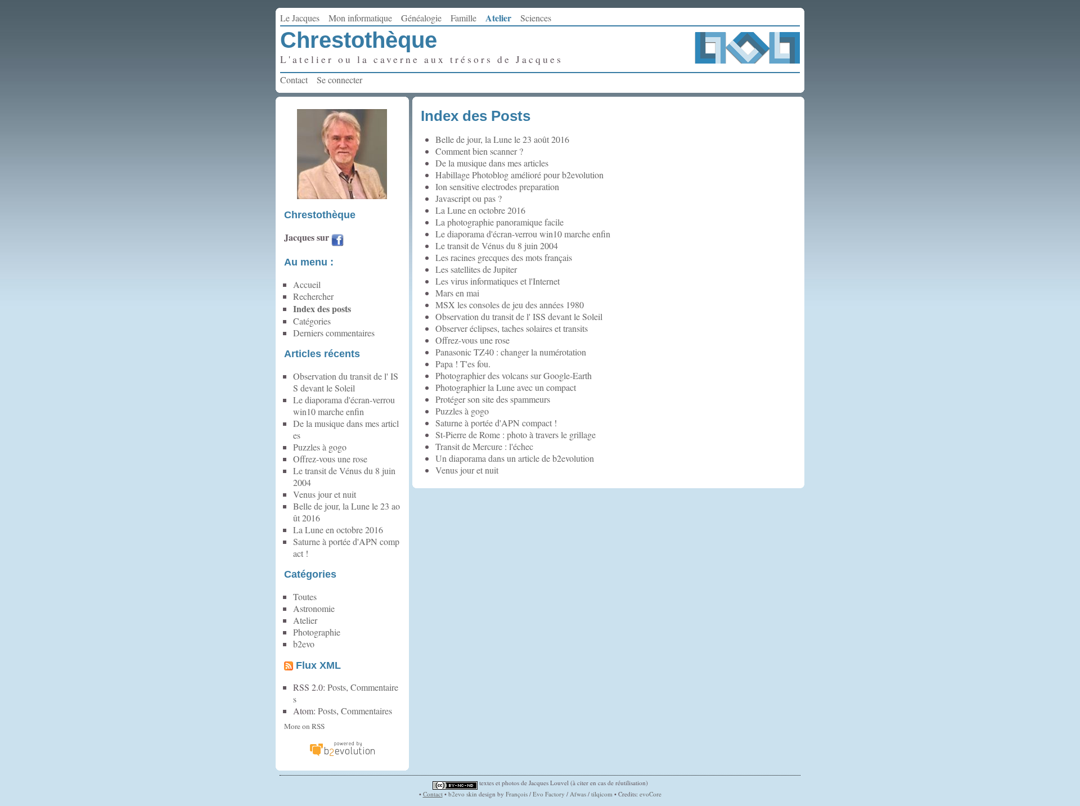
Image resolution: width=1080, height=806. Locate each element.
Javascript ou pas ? (468, 198)
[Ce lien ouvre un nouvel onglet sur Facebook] (337, 241)
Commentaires (366, 711)
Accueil (307, 284)
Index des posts (322, 308)
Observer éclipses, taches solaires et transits (511, 328)
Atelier (498, 17)
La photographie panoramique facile (499, 222)
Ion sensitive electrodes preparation (497, 186)
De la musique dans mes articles (491, 163)
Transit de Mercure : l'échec (484, 446)
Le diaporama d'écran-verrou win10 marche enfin (522, 234)
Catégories (312, 321)
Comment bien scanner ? (479, 151)
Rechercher (313, 296)
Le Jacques (300, 18)
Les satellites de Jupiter (476, 269)
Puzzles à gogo (462, 411)
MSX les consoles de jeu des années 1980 (509, 304)
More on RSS (304, 726)
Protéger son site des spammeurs (492, 399)
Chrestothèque (358, 40)
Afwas (578, 794)
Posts (336, 687)
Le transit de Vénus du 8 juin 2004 (496, 245)
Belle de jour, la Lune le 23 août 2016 (502, 139)
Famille (463, 18)
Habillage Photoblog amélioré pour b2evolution (519, 175)
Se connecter (339, 79)
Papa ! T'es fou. (462, 364)
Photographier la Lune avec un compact (505, 387)
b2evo (303, 644)
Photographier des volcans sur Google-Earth (513, 375)
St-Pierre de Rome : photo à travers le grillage (515, 434)
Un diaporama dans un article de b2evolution (514, 458)
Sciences (535, 18)
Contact (294, 79)
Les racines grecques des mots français (503, 257)
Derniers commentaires (334, 333)
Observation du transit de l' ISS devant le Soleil (518, 316)
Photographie (316, 632)
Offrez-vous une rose (472, 340)
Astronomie (314, 608)
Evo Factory (549, 794)
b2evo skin (462, 794)
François (517, 794)
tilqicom (602, 794)
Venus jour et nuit (466, 470)
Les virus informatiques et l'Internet (497, 281)
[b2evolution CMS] (342, 754)
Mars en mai (457, 293)
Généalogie (421, 18)
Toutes (305, 596)
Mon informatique (360, 18)
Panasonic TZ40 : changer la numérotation (510, 352)
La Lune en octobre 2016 (480, 210)
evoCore (651, 794)
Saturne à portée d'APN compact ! (496, 423)
